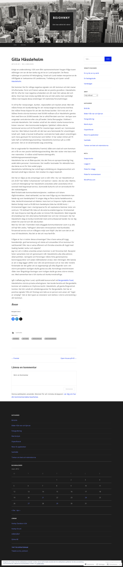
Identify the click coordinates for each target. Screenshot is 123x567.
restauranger (50, 338)
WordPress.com (89, 180)
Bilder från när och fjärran (93, 114)
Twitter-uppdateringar (20, 547)
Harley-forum (16, 529)
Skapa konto (88, 158)
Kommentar (69, 389)
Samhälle (19, 333)
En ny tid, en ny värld (91, 73)
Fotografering (89, 119)
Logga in (87, 164)
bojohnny (61, 18)
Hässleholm (16, 81)
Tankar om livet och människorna (96, 145)
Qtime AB (15, 539)
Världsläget (88, 84)
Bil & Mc (87, 108)
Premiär (15, 358)
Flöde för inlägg (89, 169)
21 (43, 498)
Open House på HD (68, 358)
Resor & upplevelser (91, 135)
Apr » (18, 510)
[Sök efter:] (97, 59)
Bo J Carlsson (28, 64)
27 (29, 503)
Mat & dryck (88, 124)
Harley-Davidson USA (19, 523)
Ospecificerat (88, 130)
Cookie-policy (40, 563)
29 (57, 503)
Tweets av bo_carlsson (20, 551)
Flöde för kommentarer (92, 174)
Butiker (25, 338)
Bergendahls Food (65, 280)
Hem (15, 45)
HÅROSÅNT (16, 534)
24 (86, 498)
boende (16, 338)
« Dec (13, 510)
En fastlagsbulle (90, 78)
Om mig (23, 45)
